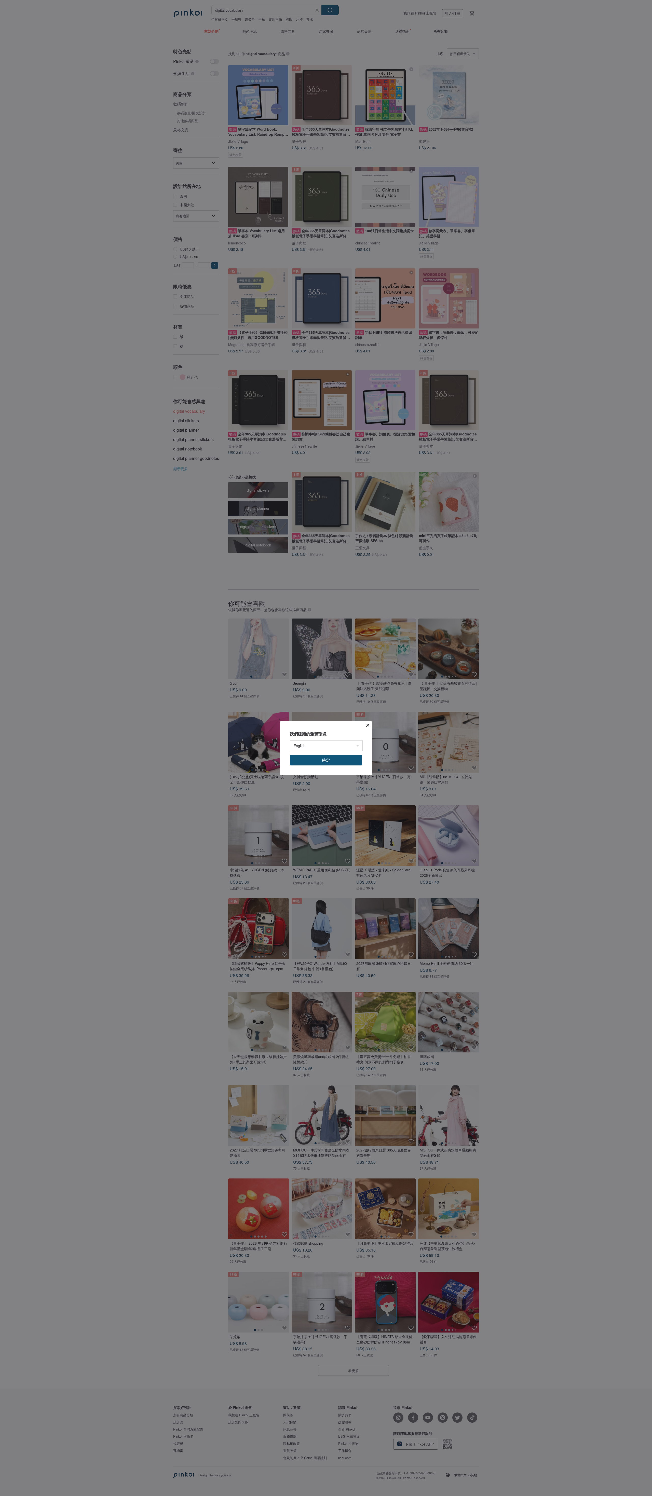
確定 (326, 760)
